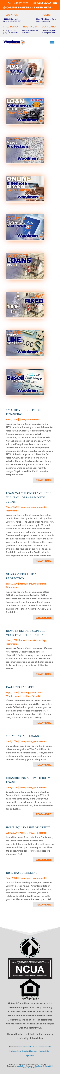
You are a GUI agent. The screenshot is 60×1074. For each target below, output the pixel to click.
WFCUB (34, 1067)
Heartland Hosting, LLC (43, 1066)
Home (22, 506)
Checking (24, 692)
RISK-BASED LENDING (22, 872)
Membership (32, 419)
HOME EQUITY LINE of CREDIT (28, 827)
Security (36, 695)
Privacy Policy (19, 1066)
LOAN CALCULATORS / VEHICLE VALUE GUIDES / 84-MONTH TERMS (28, 497)
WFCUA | (27, 1067)
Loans (22, 419)
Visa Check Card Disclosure (27, 1051)
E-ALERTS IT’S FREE (20, 687)
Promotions (11, 510)
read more (43, 480)
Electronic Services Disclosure (27, 1047)
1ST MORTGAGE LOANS (22, 736)
